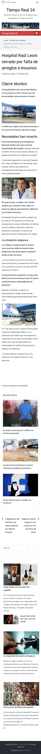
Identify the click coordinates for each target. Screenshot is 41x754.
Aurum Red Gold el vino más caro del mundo (28, 619)
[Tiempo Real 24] (20, 25)
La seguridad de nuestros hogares (19, 656)
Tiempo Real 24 (20, 10)
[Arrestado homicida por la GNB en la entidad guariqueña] (20, 413)
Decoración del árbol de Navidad (18, 707)
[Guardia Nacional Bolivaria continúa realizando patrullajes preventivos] (20, 450)
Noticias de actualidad (17, 40)
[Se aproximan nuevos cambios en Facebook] (20, 485)
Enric (27, 74)
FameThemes (25, 750)
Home (6, 40)
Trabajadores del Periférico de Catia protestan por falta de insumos (12, 525)
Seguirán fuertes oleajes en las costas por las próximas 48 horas (29, 525)
